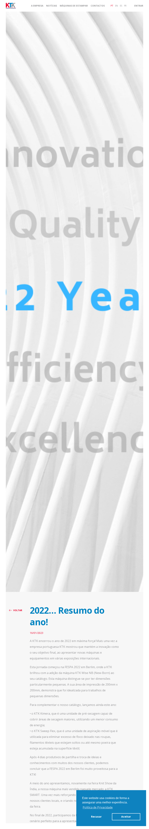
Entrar (138, 5)
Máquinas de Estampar (74, 6)
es (121, 5)
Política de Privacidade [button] (98, 807)
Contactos (98, 6)
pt (112, 5)
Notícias (51, 6)
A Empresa (37, 6)
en (116, 5)
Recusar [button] (96, 816)
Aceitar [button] (126, 816)
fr (125, 5)
